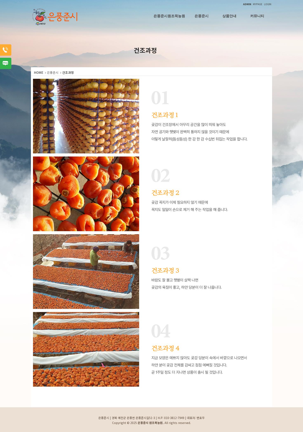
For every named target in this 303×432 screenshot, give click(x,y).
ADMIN (247, 4)
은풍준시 (202, 16)
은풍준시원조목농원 (169, 16)
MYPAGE (257, 4)
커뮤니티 (257, 16)
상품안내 (229, 16)
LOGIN (267, 4)
